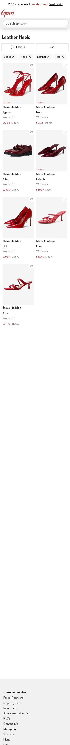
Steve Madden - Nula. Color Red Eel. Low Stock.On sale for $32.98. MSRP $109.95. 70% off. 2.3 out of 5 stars (52, 94)
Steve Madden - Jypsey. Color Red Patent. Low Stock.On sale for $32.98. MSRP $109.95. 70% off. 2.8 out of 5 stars (18, 94)
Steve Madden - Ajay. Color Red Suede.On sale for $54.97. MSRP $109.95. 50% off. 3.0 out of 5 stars (18, 295)
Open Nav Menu (66, 12)
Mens (6, 739)
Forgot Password (13, 697)
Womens (8, 734)
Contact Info (10, 723)
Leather (41, 56)
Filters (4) (21, 47)
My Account (42, 12)
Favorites (50, 12)
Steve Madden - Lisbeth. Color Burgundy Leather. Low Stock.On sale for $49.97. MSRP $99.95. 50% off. (52, 161)
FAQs (6, 718)
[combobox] (36, 23)
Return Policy (11, 708)
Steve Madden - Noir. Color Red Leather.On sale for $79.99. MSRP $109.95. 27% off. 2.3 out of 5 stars (18, 228)
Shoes (7, 56)
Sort (52, 47)
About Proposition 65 (16, 713)
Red (58, 56)
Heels (24, 56)
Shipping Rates (12, 703)
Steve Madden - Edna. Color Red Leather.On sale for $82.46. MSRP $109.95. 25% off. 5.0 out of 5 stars (52, 228)
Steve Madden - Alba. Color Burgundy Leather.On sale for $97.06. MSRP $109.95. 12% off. (18, 161)
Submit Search (64, 23)
